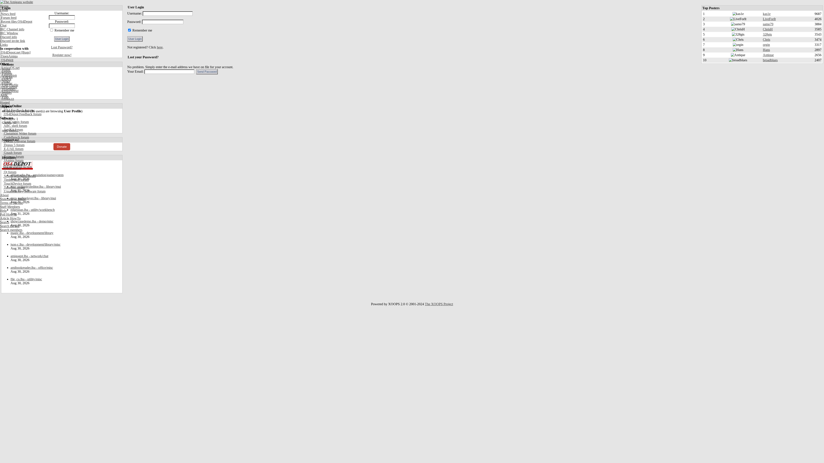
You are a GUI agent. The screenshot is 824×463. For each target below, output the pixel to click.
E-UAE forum (13, 149)
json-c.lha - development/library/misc (36, 244)
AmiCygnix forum (16, 122)
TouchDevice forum (17, 183)
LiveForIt (769, 19)
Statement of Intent (13, 199)
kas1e (767, 14)
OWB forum (12, 168)
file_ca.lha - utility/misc (26, 279)
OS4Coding (8, 87)
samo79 (768, 24)
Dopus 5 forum (13, 145)
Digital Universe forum (19, 141)
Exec (4, 95)
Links (4, 45)
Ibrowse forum (13, 156)
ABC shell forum (15, 126)
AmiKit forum (13, 129)
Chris (766, 39)
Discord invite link (12, 41)
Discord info (8, 37)
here (160, 47)
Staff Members (10, 207)
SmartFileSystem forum (19, 176)
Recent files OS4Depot (16, 21)
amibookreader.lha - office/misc (32, 267)
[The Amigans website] (16, 2)
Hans (766, 50)
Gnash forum (12, 153)
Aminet (5, 72)
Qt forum (9, 172)
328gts (767, 34)
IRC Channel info (12, 29)
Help (3, 210)
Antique (768, 55)
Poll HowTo (8, 214)
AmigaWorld (9, 91)
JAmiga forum (13, 160)
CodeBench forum (16, 137)
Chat (3, 25)
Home (4, 6)
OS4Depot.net (10, 52)
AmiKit (5, 79)
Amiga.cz (7, 99)
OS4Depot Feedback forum (22, 114)
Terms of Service (11, 203)
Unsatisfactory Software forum (24, 191)
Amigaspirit (8, 75)
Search (4, 222)
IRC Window (9, 33)
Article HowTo (10, 218)
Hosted (5, 102)
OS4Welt (6, 60)
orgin (766, 45)
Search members (11, 230)
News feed (7, 14)
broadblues (770, 60)
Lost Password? (62, 47)
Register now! (61, 55)
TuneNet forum (14, 187)
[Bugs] (25, 52)
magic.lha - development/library (32, 233)
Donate (62, 146)
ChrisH (768, 29)
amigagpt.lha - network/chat (29, 256)
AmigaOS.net (10, 68)
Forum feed (8, 18)
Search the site (10, 226)
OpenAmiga (9, 56)
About (4, 195)
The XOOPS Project (439, 304)
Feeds (4, 10)
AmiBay (6, 83)
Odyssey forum (14, 164)
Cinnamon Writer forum (19, 133)
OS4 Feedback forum (18, 110)
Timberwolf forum (16, 180)
